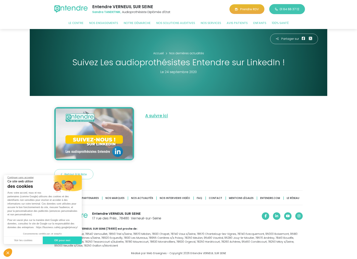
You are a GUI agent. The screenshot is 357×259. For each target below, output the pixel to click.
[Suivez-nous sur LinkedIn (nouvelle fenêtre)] (276, 216)
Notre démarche (137, 23)
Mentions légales (241, 198)
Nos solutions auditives (175, 23)
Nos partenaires (87, 198)
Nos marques (114, 198)
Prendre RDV (249, 9)
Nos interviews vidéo (175, 198)
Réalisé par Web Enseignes (149, 253)
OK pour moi (62, 240)
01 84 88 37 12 (289, 9)
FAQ (199, 198)
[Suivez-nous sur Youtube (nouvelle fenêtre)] (288, 216)
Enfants (259, 23)
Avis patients (237, 23)
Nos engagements (103, 23)
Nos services (211, 23)
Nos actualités (142, 198)
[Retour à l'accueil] (71, 9)
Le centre (75, 23)
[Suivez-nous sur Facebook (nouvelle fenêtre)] (265, 216)
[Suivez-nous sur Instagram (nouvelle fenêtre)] (299, 216)
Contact (215, 198)
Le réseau (293, 198)
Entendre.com (270, 198)
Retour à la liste (76, 174)
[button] (7, 252)
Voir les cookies (23, 240)
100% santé (280, 23)
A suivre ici (156, 116)
